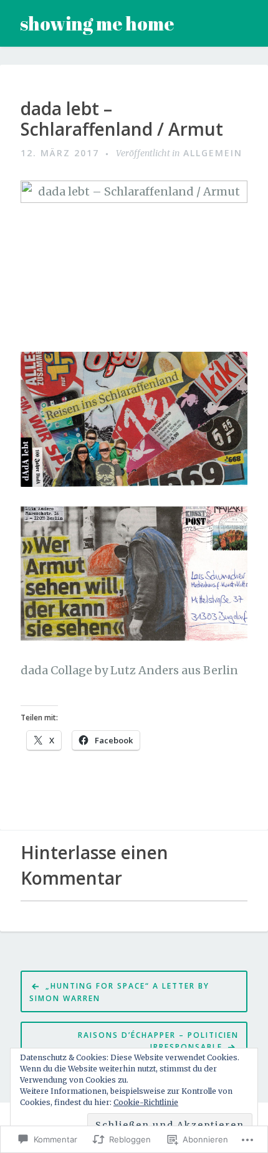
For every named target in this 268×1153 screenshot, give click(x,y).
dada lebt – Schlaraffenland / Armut (122, 119)
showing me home (97, 23)
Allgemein (212, 153)
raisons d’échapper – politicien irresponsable (158, 1041)
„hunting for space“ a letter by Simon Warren (119, 992)
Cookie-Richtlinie (145, 1102)
